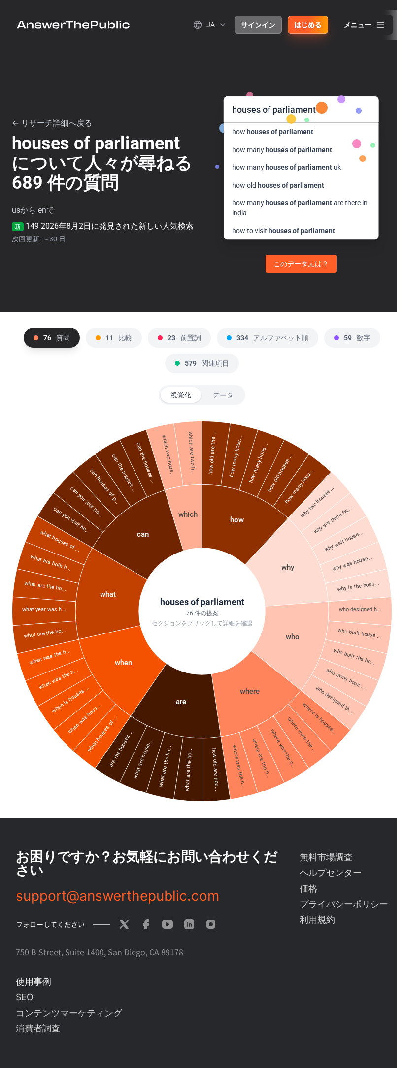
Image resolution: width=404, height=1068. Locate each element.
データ (223, 395)
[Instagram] (211, 924)
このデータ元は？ (301, 264)
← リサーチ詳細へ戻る (52, 123)
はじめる (308, 25)
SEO (25, 997)
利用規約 (317, 919)
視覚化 (180, 395)
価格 (308, 888)
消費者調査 (38, 1028)
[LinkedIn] (189, 924)
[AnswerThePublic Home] (73, 25)
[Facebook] (146, 924)
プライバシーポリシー (344, 904)
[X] (124, 924)
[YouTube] (167, 924)
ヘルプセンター (331, 873)
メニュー (357, 25)
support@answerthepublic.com (117, 896)
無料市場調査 (326, 857)
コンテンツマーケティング (69, 1013)
